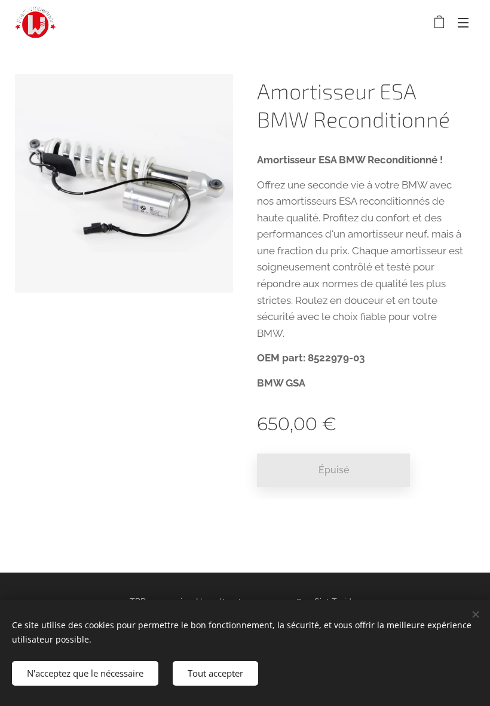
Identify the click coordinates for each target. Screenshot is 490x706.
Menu (463, 22)
